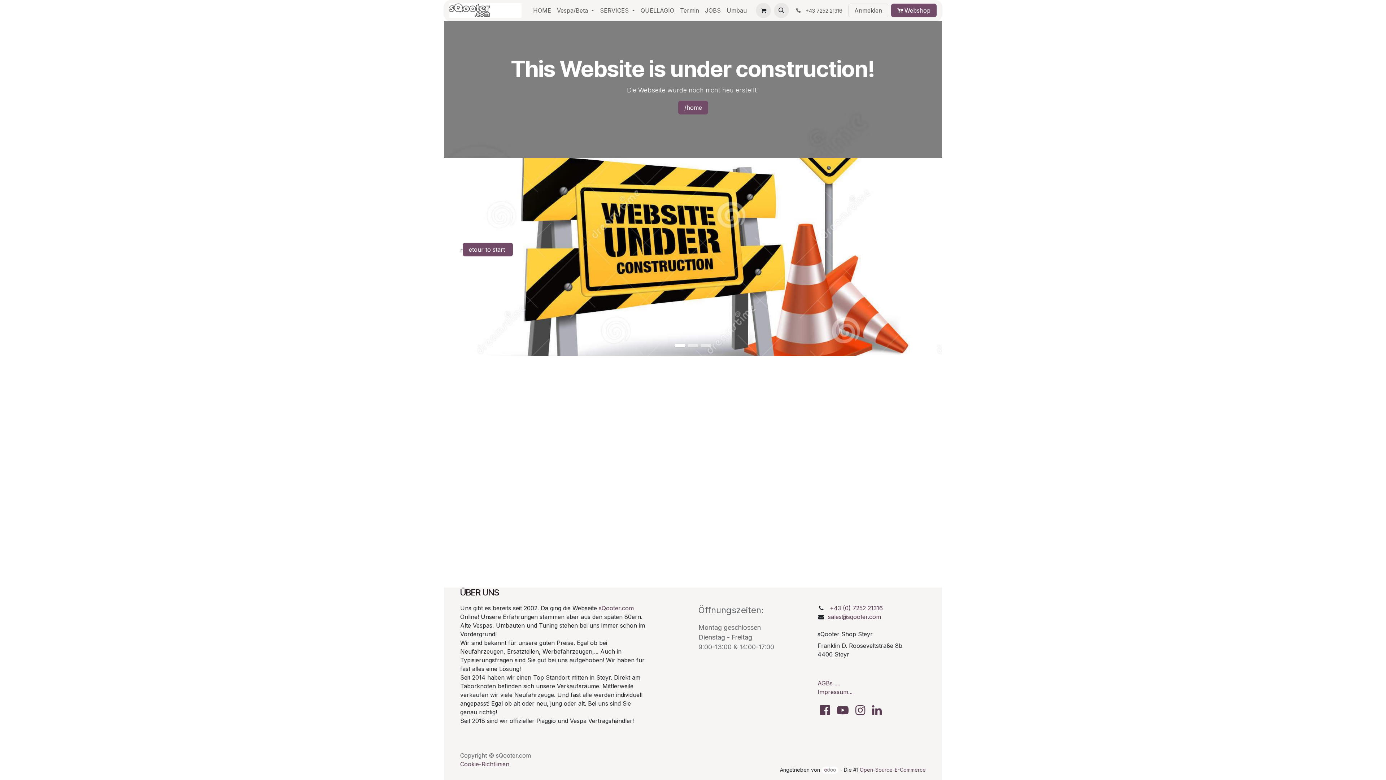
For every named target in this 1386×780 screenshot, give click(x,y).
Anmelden (868, 10)
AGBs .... (829, 683)
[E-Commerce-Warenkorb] (763, 10)
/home (693, 107)
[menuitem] (542, 10)
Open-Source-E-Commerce (893, 770)
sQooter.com (616, 608)
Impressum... (835, 692)
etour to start (488, 249)
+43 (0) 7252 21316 (856, 608)
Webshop (916, 10)
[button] (781, 10)
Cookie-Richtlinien (484, 764)
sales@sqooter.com (854, 616)
